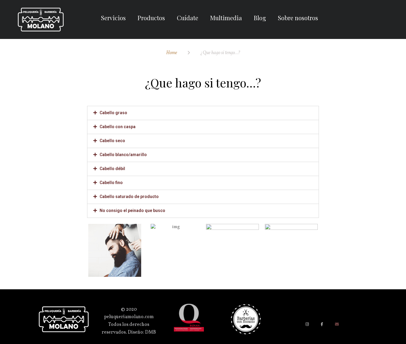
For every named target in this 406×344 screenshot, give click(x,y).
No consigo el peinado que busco (132, 210)
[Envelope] (337, 324)
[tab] (203, 113)
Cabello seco (112, 140)
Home (171, 53)
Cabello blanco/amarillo (123, 154)
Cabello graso (113, 112)
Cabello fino (111, 182)
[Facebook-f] (322, 324)
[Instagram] (307, 324)
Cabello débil (112, 168)
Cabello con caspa (118, 126)
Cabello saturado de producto (129, 196)
